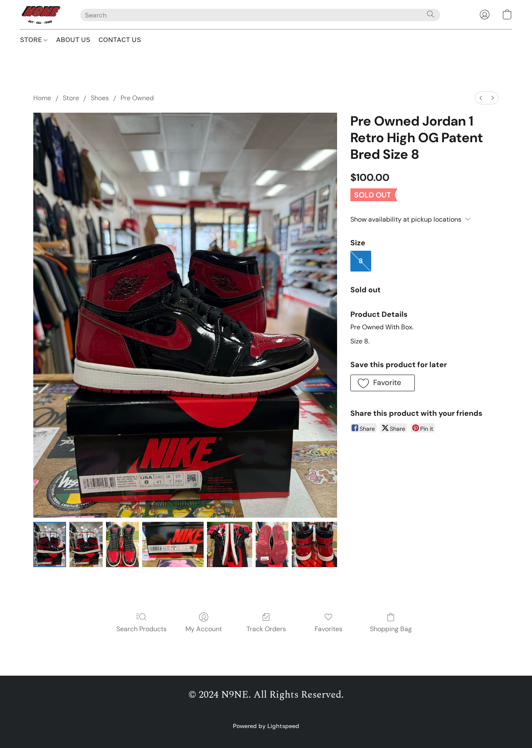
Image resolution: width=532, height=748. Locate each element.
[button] (42, 14)
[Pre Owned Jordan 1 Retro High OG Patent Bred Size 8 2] (122, 544)
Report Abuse (266, 712)
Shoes (100, 98)
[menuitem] (481, 98)
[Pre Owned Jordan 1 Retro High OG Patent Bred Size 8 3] (172, 544)
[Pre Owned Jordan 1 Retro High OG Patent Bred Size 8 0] (49, 544)
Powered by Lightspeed (266, 725)
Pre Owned (137, 98)
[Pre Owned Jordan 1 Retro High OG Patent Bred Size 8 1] (85, 544)
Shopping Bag (391, 629)
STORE (32, 39)
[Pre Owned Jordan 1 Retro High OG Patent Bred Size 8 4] (229, 544)
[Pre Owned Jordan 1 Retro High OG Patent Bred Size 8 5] (272, 544)
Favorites (328, 629)
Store (71, 98)
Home (42, 98)
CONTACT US (120, 39)
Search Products (141, 629)
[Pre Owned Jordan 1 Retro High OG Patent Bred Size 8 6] (314, 544)
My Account (203, 629)
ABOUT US (73, 39)
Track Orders (266, 629)
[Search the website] (430, 14)
